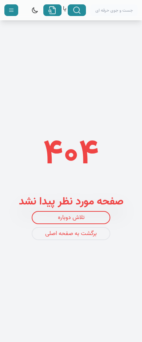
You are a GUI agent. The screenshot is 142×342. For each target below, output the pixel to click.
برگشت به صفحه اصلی (71, 233)
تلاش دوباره (71, 217)
